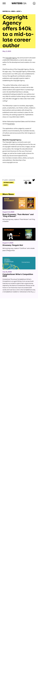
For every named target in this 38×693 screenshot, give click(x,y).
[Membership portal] (34, 3)
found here (11, 124)
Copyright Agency (11, 58)
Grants (5, 185)
